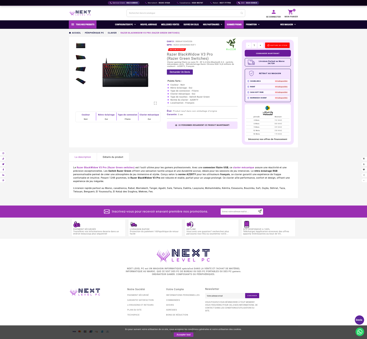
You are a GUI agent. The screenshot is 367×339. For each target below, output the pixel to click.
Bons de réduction (177, 315)
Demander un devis (180, 72)
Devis (359, 319)
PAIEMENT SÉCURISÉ (138, 295)
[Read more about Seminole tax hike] (260, 211)
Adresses (171, 310)
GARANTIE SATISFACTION (140, 300)
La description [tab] (83, 157)
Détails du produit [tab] (113, 157)
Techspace (133, 315)
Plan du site (134, 310)
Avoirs (170, 305)
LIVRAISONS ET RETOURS (140, 305)
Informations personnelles (183, 295)
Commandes (173, 300)
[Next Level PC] (80, 13)
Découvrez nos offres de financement (267, 139)
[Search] (242, 13)
